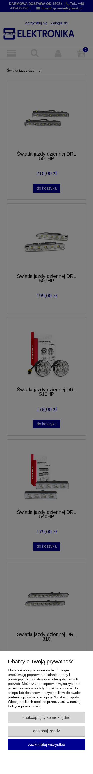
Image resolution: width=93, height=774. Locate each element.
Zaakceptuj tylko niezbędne (46, 717)
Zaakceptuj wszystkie (46, 744)
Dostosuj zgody (46, 731)
